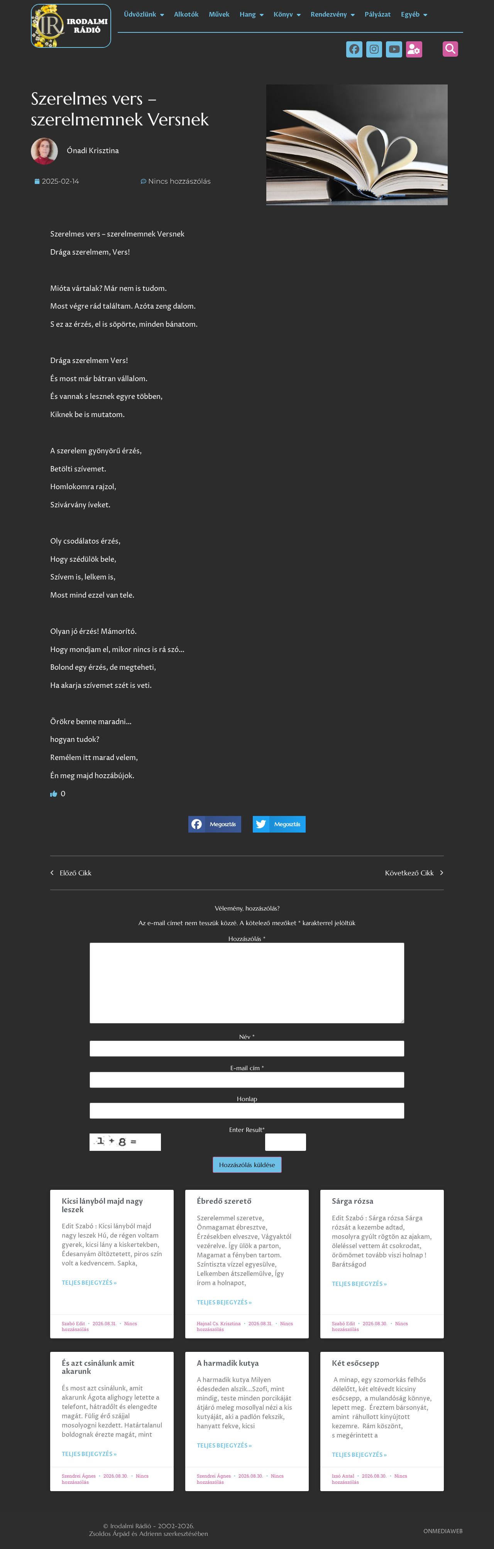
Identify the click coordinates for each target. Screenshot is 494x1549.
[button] (450, 49)
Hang (248, 14)
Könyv (283, 14)
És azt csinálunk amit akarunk (98, 1368)
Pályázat (378, 14)
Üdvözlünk (140, 14)
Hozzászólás (247, 939)
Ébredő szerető (224, 1201)
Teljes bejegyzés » (89, 1283)
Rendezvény (329, 14)
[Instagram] (374, 49)
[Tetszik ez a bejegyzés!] (54, 794)
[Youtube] (394, 49)
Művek (219, 14)
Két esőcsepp (355, 1363)
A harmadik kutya (228, 1363)
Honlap (247, 1099)
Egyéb (410, 14)
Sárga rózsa (353, 1201)
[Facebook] (354, 49)
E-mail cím (247, 1068)
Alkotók (186, 14)
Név (247, 1037)
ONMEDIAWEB (443, 1531)
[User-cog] (414, 49)
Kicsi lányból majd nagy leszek (102, 1206)
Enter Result (247, 1130)
